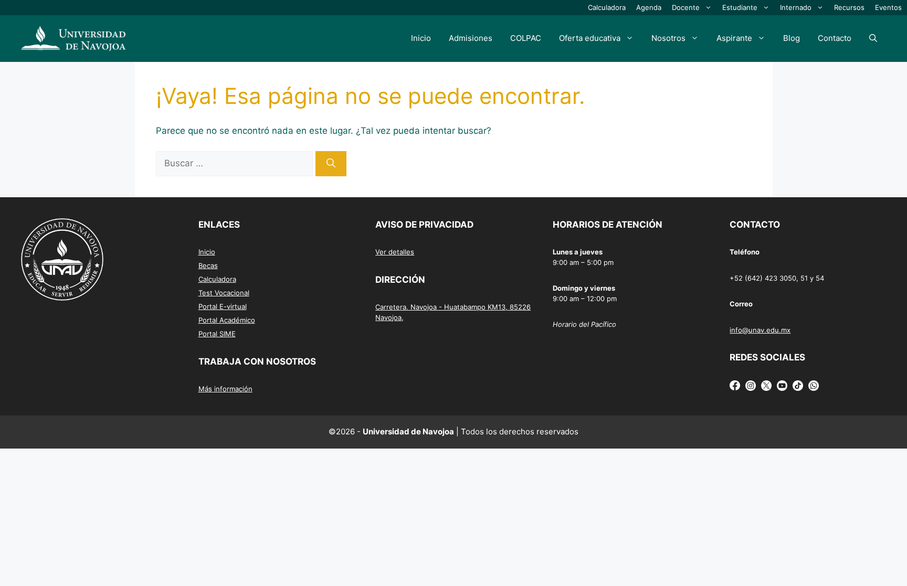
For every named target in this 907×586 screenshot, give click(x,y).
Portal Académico (226, 320)
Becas (208, 265)
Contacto (834, 38)
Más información (225, 389)
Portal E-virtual (222, 306)
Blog (791, 38)
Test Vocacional (223, 293)
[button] (873, 38)
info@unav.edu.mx (760, 330)
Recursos (849, 7)
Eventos (888, 7)
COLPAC (525, 38)
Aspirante (734, 38)
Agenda (648, 7)
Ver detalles (394, 252)
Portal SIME (217, 333)
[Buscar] (330, 163)
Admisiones (470, 38)
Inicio (421, 38)
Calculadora (607, 7)
